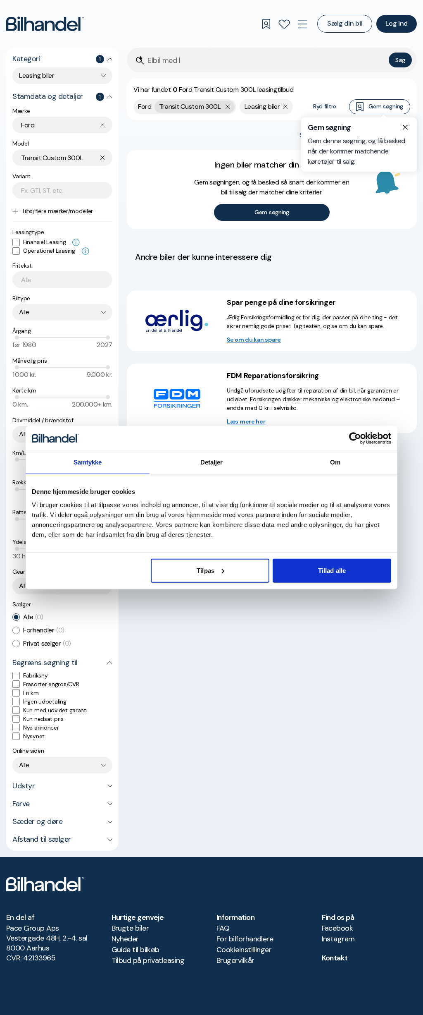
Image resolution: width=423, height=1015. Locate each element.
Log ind (396, 23)
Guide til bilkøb (135, 949)
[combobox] (62, 75)
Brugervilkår (235, 960)
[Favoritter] (284, 24)
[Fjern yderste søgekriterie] (228, 107)
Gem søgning (385, 106)
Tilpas (205, 570)
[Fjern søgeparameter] (285, 107)
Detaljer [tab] (211, 462)
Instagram (338, 938)
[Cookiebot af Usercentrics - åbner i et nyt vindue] (355, 438)
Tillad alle (332, 570)
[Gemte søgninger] (266, 24)
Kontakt (335, 957)
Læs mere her (246, 421)
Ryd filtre (324, 106)
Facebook (337, 928)
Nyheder (125, 938)
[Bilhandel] (45, 24)
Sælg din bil (344, 23)
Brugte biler (130, 928)
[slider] (17, 337)
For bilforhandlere (244, 938)
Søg (400, 60)
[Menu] (302, 24)
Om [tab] (335, 462)
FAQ (222, 928)
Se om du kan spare (254, 339)
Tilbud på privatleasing (148, 960)
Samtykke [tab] (88, 462)
